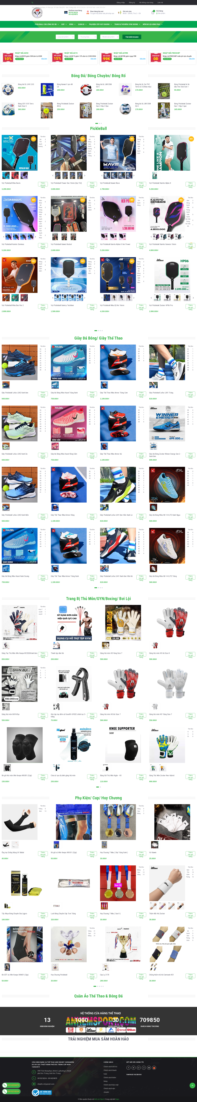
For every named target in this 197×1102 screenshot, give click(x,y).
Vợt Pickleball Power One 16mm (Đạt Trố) (66, 183)
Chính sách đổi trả (110, 1067)
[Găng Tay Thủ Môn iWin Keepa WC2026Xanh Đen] (20, 623)
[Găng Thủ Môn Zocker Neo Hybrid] (167, 745)
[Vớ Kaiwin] (172, 822)
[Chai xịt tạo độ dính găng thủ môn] (74, 745)
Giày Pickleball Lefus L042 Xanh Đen (15, 393)
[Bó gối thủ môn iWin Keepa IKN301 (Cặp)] (25, 745)
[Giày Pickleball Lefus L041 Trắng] (167, 362)
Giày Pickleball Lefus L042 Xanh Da (14, 454)
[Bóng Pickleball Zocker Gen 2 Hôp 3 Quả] (86, 110)
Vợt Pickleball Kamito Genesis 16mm (162, 244)
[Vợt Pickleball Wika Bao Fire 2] (20, 275)
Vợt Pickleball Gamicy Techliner (62, 305)
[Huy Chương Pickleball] (69, 944)
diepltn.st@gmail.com (46, 1084)
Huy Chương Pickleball (59, 975)
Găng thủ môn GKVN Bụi (10, 714)
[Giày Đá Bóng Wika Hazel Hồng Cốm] (69, 423)
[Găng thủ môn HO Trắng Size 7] (172, 684)
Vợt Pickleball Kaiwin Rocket (61, 244)
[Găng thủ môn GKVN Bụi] (20, 684)
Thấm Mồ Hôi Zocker (157, 913)
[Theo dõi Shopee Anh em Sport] (154, 1068)
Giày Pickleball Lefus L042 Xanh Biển (15, 515)
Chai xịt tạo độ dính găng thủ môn (63, 775)
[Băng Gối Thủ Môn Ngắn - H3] (123, 745)
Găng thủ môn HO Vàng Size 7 (111, 653)
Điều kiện (44, 58)
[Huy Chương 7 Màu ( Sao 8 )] (118, 883)
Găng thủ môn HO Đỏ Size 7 (110, 714)
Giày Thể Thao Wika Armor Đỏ (111, 454)
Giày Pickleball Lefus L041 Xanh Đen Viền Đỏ (116, 576)
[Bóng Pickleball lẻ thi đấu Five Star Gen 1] (164, 91)
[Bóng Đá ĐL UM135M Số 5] (86, 91)
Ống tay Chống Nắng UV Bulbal (13, 852)
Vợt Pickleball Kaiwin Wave (110, 183)
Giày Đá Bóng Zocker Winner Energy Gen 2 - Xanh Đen (165, 455)
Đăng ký (132, 2)
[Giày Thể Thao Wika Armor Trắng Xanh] (69, 546)
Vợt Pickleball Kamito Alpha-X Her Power (115, 244)
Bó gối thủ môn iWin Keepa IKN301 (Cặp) (17, 775)
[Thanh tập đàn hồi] (74, 623)
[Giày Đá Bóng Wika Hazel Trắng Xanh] (69, 362)
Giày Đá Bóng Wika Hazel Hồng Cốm (64, 454)
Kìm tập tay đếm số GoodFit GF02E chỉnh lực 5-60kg (68, 715)
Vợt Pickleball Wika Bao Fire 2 (13, 305)
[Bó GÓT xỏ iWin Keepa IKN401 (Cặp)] (25, 944)
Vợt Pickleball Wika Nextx (11, 183)
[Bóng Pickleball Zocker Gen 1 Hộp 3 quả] (164, 110)
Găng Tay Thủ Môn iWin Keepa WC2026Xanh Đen (19, 653)
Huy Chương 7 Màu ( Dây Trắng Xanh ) (114, 852)
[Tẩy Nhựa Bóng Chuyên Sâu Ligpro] (25, 883)
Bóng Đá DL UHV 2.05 (26, 84)
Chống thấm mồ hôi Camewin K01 (161, 975)
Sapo (117, 1099)
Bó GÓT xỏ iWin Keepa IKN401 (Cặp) (15, 975)
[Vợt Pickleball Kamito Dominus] (20, 214)
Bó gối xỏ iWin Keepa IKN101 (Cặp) (64, 852)
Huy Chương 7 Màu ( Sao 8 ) (110, 913)
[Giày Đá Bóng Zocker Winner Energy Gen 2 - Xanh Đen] (167, 423)
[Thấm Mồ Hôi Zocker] (167, 883)
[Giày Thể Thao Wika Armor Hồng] (69, 485)
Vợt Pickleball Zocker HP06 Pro (161, 305)
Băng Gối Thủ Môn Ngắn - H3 (110, 775)
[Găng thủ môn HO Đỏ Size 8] (172, 623)
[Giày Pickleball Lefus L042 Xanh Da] (20, 423)
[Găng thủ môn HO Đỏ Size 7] (123, 684)
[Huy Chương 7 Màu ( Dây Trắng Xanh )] (118, 822)
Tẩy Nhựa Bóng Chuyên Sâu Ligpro (14, 913)
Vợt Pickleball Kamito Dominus (13, 244)
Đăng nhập (121, 2)
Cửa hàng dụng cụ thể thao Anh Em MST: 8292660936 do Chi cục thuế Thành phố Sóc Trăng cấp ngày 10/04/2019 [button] (53, 1064)
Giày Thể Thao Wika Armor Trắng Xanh (65, 576)
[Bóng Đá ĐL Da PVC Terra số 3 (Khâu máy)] (125, 91)
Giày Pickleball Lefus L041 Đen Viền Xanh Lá (116, 515)
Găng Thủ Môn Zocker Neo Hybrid (161, 775)
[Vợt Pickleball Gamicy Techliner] (69, 275)
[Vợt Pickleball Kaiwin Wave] (118, 153)
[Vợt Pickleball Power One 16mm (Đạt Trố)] (69, 153)
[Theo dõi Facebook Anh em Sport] (128, 1068)
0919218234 (73, 12)
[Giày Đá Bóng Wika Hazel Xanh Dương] (20, 546)
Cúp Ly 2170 (104, 975)
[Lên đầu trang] (192, 1085)
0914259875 (73, 14)
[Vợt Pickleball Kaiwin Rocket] (69, 214)
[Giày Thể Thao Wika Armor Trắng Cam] (118, 362)
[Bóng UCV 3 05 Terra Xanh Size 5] (8, 110)
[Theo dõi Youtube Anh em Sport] (149, 1068)
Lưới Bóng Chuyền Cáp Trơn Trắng (63, 913)
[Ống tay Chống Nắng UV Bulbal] (20, 822)
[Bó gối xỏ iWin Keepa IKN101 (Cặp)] (74, 822)
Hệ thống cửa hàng (146, 2)
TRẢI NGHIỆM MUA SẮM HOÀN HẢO (98, 1039)
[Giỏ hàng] (153, 12)
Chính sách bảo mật (111, 1085)
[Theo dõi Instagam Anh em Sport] (144, 1068)
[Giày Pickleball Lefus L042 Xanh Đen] (20, 362)
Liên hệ (160, 2)
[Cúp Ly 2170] (123, 944)
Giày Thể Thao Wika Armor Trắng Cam (114, 393)
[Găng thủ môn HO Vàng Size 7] (123, 623)
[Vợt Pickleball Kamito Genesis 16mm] (167, 214)
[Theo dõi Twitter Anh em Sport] (134, 1068)
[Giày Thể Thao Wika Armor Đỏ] (118, 423)
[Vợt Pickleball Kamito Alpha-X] (172, 153)
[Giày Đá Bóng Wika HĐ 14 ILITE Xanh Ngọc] (167, 485)
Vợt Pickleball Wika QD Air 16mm (112, 305)
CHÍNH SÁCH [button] (108, 1062)
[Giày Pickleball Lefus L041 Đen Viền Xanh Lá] (118, 485)
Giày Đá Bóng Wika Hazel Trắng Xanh (64, 393)
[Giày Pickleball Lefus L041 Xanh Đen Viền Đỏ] (118, 546)
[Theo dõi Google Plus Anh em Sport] (139, 1068)
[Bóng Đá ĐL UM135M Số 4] (125, 110)
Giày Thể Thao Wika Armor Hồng (62, 515)
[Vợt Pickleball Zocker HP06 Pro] (172, 275)
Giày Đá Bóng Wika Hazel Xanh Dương (15, 576)
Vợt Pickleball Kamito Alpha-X (160, 183)
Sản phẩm (160, 12)
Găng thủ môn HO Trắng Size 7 (160, 714)
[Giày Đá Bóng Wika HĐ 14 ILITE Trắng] (167, 546)
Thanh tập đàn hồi (57, 653)
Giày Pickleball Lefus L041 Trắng (161, 393)
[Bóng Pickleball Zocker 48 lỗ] (47, 110)
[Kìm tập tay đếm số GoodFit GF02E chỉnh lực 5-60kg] (74, 684)
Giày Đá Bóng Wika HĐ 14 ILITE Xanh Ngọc (164, 515)
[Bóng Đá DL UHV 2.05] (8, 91)
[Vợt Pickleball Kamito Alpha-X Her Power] (118, 214)
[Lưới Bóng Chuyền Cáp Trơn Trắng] (74, 883)
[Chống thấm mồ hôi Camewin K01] (167, 944)
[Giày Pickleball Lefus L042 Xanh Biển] (20, 485)
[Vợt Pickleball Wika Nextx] (20, 153)
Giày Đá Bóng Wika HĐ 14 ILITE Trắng (163, 576)
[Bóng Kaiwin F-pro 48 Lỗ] (47, 91)
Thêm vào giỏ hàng (42, 184)
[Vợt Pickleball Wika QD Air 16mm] (118, 275)
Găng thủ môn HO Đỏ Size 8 (159, 653)
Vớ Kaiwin (152, 852)
